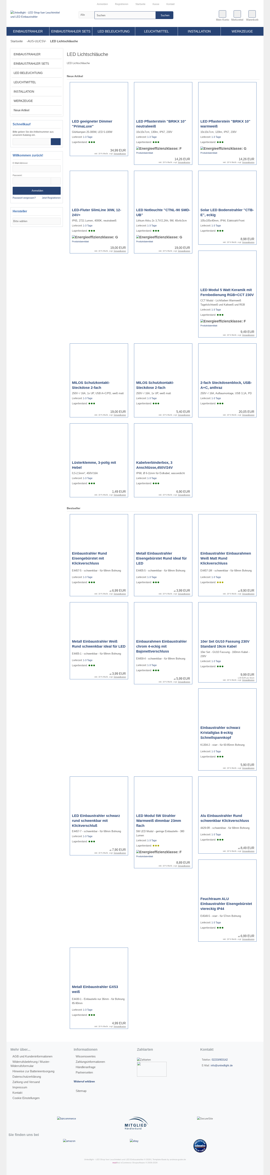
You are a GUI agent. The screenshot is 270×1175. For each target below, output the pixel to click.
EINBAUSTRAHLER (28, 31)
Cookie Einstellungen (26, 1098)
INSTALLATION (199, 31)
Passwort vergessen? (24, 197)
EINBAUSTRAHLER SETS (70, 31)
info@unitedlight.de (222, 1065)
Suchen (164, 15)
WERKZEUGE (242, 31)
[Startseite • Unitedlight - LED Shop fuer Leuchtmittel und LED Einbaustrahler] (44, 15)
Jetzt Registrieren (51, 197)
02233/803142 (220, 1059)
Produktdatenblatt (144, 153)
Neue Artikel (21, 110)
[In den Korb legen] (56, 141)
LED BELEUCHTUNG (114, 31)
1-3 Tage (88, 137)
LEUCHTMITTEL (156, 31)
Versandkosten (120, 154)
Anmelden (36, 190)
